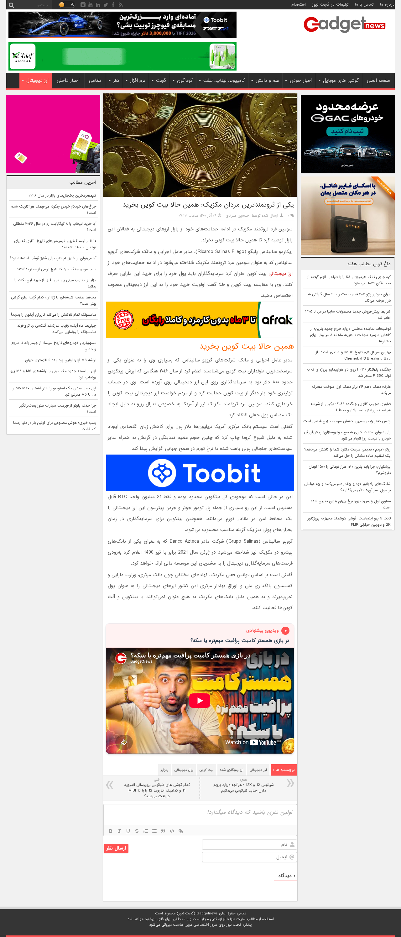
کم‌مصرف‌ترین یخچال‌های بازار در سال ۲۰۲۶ (62, 195)
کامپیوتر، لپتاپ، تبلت (224, 80)
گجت (161, 80)
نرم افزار (137, 80)
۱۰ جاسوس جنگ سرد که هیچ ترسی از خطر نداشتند (56, 269)
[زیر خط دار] (128, 831)
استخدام (298, 5)
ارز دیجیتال (37, 80)
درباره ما (387, 5)
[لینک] (180, 831)
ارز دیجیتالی (280, 273)
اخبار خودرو (300, 80)
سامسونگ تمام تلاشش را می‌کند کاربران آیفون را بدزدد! (53, 315)
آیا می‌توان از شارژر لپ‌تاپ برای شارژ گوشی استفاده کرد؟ (53, 258)
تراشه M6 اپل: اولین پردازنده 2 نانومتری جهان (60, 360)
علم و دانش (267, 80)
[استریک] (137, 831)
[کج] (119, 831)
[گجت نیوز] (345, 34)
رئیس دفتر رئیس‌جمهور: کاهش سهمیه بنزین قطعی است (347, 421)
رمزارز (164, 769)
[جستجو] (11, 4)
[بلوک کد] (172, 831)
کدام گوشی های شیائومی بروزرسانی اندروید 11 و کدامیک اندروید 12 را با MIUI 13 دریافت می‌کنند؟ (157, 788)
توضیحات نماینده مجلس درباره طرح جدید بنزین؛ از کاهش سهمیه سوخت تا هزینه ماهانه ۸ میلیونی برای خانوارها (350, 335)
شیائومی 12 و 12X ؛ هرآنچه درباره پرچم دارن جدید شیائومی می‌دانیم (243, 785)
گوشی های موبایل (341, 80)
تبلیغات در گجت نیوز (330, 5)
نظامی (95, 80)
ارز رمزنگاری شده (231, 769)
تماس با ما (364, 5)
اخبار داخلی (68, 80)
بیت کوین (207, 769)
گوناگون (185, 80)
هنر (116, 80)
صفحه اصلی (378, 80)
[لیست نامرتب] (154, 831)
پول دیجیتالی (183, 769)
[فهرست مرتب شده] (145, 831)
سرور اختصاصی (205, 925)
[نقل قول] (163, 831)
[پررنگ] (110, 831)
